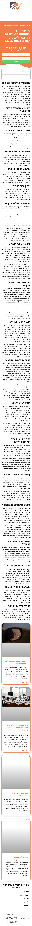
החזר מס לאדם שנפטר (20, 857)
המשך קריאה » (24, 682)
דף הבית (28, 25)
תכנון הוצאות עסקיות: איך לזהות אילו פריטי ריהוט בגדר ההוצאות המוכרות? (17, 727)
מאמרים (26, 905)
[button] (16, 14)
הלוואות (26, 902)
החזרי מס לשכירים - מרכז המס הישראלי (16, 886)
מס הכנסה (26, 898)
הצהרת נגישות (25, 918)
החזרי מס (26, 892)
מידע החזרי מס (24, 895)
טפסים (27, 909)
